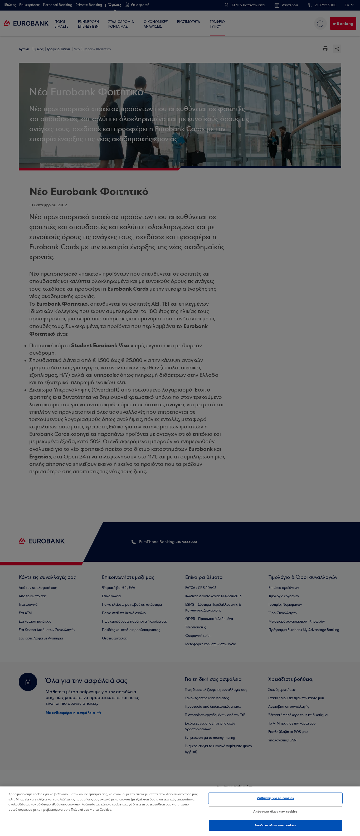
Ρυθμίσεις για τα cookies (275, 798)
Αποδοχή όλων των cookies (275, 825)
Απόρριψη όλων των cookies (275, 811)
